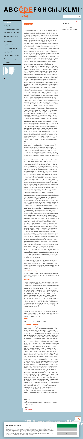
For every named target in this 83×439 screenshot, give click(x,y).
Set (67, 433)
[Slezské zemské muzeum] (38, 422)
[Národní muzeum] (34, 422)
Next (81, 9)
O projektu (7, 25)
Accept (67, 426)
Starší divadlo (8, 41)
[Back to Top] (78, 419)
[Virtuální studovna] (29, 422)
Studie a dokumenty (10, 59)
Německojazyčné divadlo (11, 29)
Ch (51, 10)
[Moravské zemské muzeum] (42, 422)
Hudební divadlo (9, 45)
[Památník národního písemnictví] (47, 422)
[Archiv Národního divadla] (58, 422)
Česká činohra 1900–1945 (12, 32)
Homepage (7, 22)
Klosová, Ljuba (28, 409)
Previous (1, 9)
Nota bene (7, 62)
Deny (67, 430)
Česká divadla (8, 52)
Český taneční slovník (10, 48)
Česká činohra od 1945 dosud (11, 37)
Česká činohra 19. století (11, 55)
